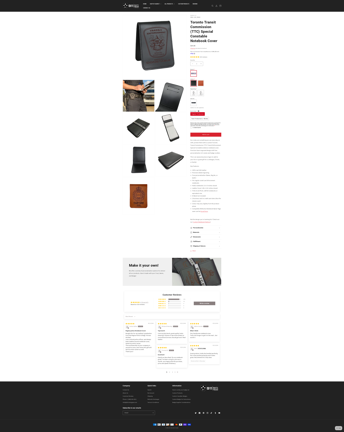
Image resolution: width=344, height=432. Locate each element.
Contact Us (126, 390)
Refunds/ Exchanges (153, 399)
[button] (212, 6)
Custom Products (177, 393)
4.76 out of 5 (144, 302)
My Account (151, 393)
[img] (130, 324)
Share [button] (194, 251)
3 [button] (172, 372)
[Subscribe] (153, 413)
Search (149, 390)
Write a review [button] (204, 303)
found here (204, 211)
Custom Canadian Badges (179, 396)
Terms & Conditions (153, 402)
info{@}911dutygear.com (130, 402)
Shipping (192, 48)
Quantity (192, 60)
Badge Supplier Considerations (181, 402)
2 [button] (169, 372)
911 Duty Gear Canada (173, 428)
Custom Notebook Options (201, 222)
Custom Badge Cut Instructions (181, 399)
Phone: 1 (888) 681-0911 (130, 399)
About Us (125, 393)
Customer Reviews (128, 396)
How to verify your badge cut (180, 390)
